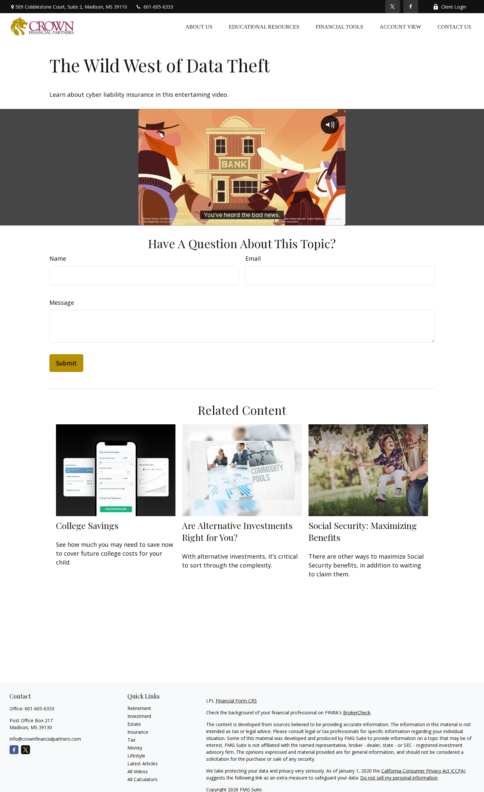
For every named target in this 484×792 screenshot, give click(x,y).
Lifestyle (136, 755)
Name (57, 258)
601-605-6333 (158, 7)
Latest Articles (142, 763)
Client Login (453, 7)
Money (134, 748)
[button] (198, 26)
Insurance (137, 732)
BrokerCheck (356, 712)
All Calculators (142, 779)
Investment (139, 716)
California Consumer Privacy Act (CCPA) (423, 771)
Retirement (139, 708)
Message (61, 302)
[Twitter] (392, 6)
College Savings (87, 525)
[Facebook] (410, 6)
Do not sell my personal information (399, 778)
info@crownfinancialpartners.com (45, 739)
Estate (134, 724)
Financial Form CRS (236, 701)
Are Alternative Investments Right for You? (237, 531)
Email (253, 258)
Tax (131, 740)
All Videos (137, 771)
